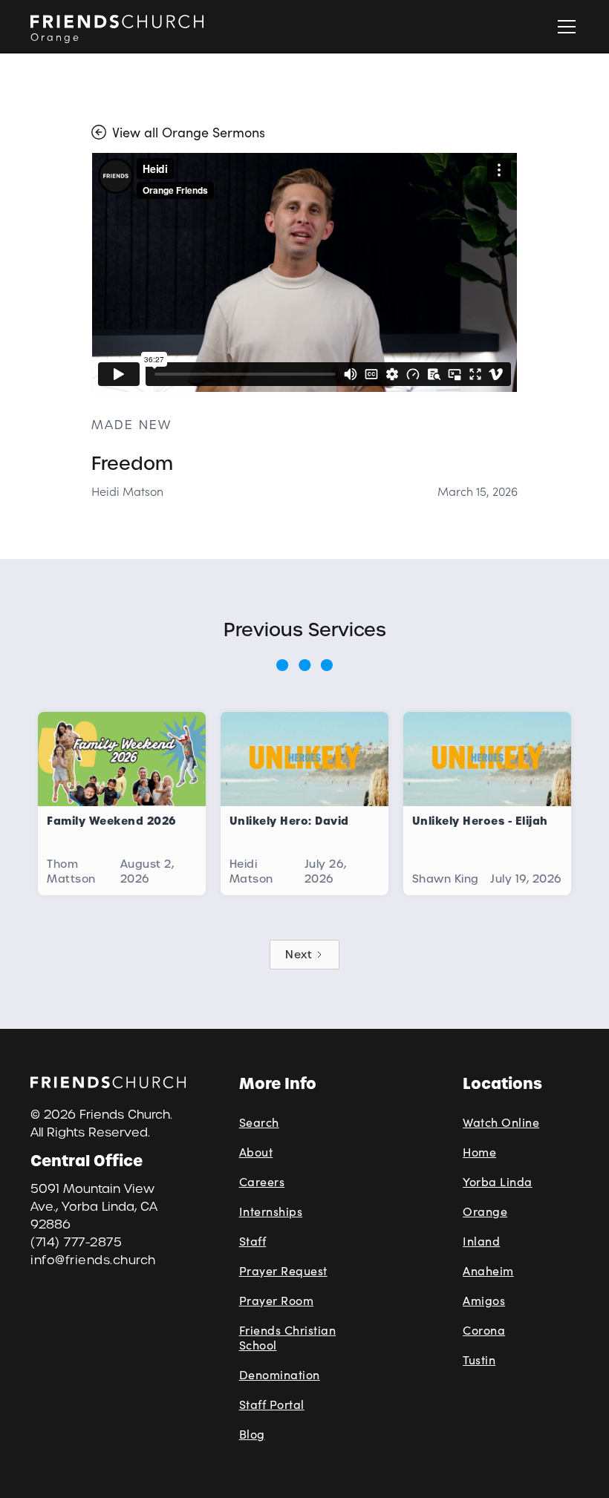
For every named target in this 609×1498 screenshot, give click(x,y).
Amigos (484, 1300)
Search (259, 1122)
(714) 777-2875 (76, 1242)
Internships (271, 1211)
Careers (262, 1181)
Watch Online (501, 1122)
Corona (484, 1330)
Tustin (479, 1359)
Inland (481, 1241)
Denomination (279, 1374)
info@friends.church (93, 1260)
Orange (485, 1211)
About (256, 1152)
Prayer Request (283, 1270)
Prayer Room (276, 1300)
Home (479, 1152)
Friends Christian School (287, 1337)
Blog (252, 1434)
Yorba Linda (498, 1181)
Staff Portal (271, 1404)
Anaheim (488, 1270)
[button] (564, 27)
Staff (253, 1241)
